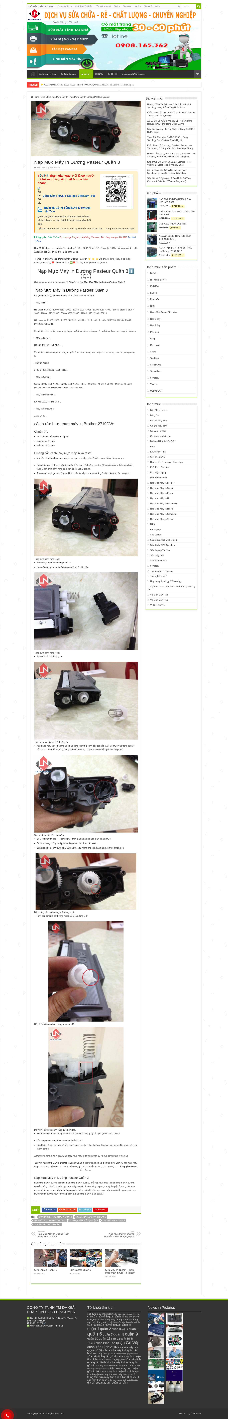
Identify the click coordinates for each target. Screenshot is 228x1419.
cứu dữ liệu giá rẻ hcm (114, 1156)
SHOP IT (112, 74)
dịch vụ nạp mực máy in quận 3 (61, 352)
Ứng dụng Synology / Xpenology (166, 581)
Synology (154, 378)
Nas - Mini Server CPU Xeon (164, 312)
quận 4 (125, 1329)
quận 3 (116, 1329)
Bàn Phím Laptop (158, 410)
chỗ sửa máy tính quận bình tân (127, 1314)
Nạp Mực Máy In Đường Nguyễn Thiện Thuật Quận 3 (119, 1234)
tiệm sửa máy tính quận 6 (122, 1365)
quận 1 (93, 1328)
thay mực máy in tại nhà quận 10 (84, 1156)
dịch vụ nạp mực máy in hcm (94, 352)
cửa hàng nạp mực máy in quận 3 (55, 1217)
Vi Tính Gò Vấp (157, 605)
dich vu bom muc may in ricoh (118, 331)
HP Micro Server (158, 280)
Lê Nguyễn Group (52, 1166)
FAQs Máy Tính (158, 451)
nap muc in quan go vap (123, 352)
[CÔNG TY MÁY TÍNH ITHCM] (114, 39)
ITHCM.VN (196, 1413)
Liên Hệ (110, 1166)
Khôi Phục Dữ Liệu (83, 6)
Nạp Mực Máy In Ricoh (161, 509)
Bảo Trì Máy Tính (158, 420)
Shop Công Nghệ (152, 6)
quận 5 (134, 1329)
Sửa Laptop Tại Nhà (160, 550)
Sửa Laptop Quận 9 (80, 1269)
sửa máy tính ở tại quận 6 (111, 1359)
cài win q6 (130, 1316)
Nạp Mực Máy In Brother (162, 483)
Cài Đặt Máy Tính (158, 426)
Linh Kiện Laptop (158, 472)
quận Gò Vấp (127, 1342)
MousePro (155, 299)
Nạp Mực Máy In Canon (161, 488)
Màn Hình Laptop (158, 477)
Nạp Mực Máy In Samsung (163, 514)
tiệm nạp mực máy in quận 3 (47, 1224)
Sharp (153, 351)
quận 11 (104, 1338)
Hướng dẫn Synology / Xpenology (166, 462)
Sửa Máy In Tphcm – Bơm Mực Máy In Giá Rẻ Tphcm (120, 1271)
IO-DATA (154, 286)
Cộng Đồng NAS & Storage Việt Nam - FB (69, 195)
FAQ (116, 6)
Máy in (86, 74)
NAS (137, 6)
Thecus (153, 384)
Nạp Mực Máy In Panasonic (163, 503)
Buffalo (153, 273)
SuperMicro (155, 371)
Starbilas (154, 358)
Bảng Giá (127, 6)
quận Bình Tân (105, 1343)
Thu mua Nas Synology (161, 571)
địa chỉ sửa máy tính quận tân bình (107, 1382)
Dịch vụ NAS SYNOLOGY (163, 441)
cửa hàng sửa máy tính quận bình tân (125, 1322)
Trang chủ (33, 73)
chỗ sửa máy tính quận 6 (100, 1314)
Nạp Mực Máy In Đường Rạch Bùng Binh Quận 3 (53, 1234)
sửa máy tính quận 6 (104, 1353)
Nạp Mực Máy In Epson (161, 493)
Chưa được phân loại (160, 436)
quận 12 (115, 1338)
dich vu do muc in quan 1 (87, 331)
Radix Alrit (155, 345)
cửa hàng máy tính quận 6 (114, 1319)
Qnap (152, 338)
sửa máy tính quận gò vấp (102, 1356)
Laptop (153, 293)
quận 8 (118, 1334)
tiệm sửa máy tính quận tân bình (115, 1371)
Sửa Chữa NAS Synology (162, 545)
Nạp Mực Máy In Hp (160, 498)
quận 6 (94, 1334)
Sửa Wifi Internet (103, 6)
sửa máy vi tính (102, 1366)
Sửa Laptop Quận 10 (45, 1269)
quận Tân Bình (98, 1347)
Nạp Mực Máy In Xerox (161, 519)
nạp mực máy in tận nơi (53, 282)
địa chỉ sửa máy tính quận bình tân (124, 1380)
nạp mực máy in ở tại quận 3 (84, 1221)
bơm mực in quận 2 (55, 1156)
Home (36, 97)
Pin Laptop (155, 529)
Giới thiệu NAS (157, 457)
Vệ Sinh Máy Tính (159, 594)
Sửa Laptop (70, 74)
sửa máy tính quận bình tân (127, 1354)
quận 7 (108, 1334)
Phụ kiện (154, 332)
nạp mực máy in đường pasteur (49, 1221)
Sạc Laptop (155, 534)
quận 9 (131, 1334)
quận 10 (92, 1338)
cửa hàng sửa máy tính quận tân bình (109, 1324)
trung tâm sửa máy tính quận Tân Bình (110, 1377)
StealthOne (155, 364)
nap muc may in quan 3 (114, 1221)
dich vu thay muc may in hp (58, 331)
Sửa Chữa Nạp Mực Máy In (54, 97)
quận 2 (105, 1329)
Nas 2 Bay (155, 319)
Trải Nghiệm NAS (158, 576)
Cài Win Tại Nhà (158, 431)
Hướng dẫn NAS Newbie (133, 74)
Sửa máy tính (64, 6)
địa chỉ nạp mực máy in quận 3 (91, 1217)
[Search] (198, 6)
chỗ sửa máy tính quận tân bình (106, 1316)
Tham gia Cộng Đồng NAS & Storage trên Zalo (67, 209)
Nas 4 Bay (155, 325)
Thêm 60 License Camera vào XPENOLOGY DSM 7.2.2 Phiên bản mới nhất (75, 84)
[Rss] (179, 7)
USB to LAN (156, 391)
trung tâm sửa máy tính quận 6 (118, 1374)
